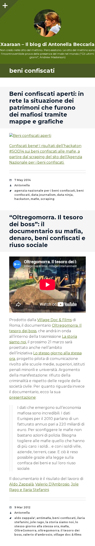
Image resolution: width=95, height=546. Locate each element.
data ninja (65, 194)
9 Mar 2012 (22, 507)
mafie (35, 199)
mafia (64, 526)
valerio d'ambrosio (37, 534)
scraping (47, 199)
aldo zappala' (24, 518)
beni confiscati (64, 518)
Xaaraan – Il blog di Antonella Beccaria (47, 44)
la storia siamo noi (59, 522)
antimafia (43, 518)
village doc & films (67, 534)
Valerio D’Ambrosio (52, 484)
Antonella (22, 185)
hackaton (21, 199)
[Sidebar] (4, 4)
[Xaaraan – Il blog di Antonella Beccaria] (47, 23)
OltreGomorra (25, 530)
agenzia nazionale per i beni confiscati (44, 190)
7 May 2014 (22, 180)
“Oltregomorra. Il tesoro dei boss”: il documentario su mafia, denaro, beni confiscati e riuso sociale (47, 231)
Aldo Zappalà (21, 484)
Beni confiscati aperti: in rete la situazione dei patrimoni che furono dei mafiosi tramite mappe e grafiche (46, 107)
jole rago (37, 522)
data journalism (43, 194)
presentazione (22, 397)
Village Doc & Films (54, 320)
